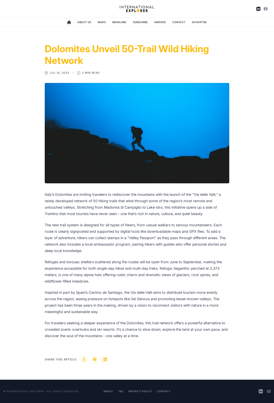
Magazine (119, 22)
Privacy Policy (140, 391)
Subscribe (140, 22)
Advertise (199, 22)
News (102, 22)
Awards (160, 22)
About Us (84, 22)
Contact (178, 22)
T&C (121, 391)
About (108, 391)
